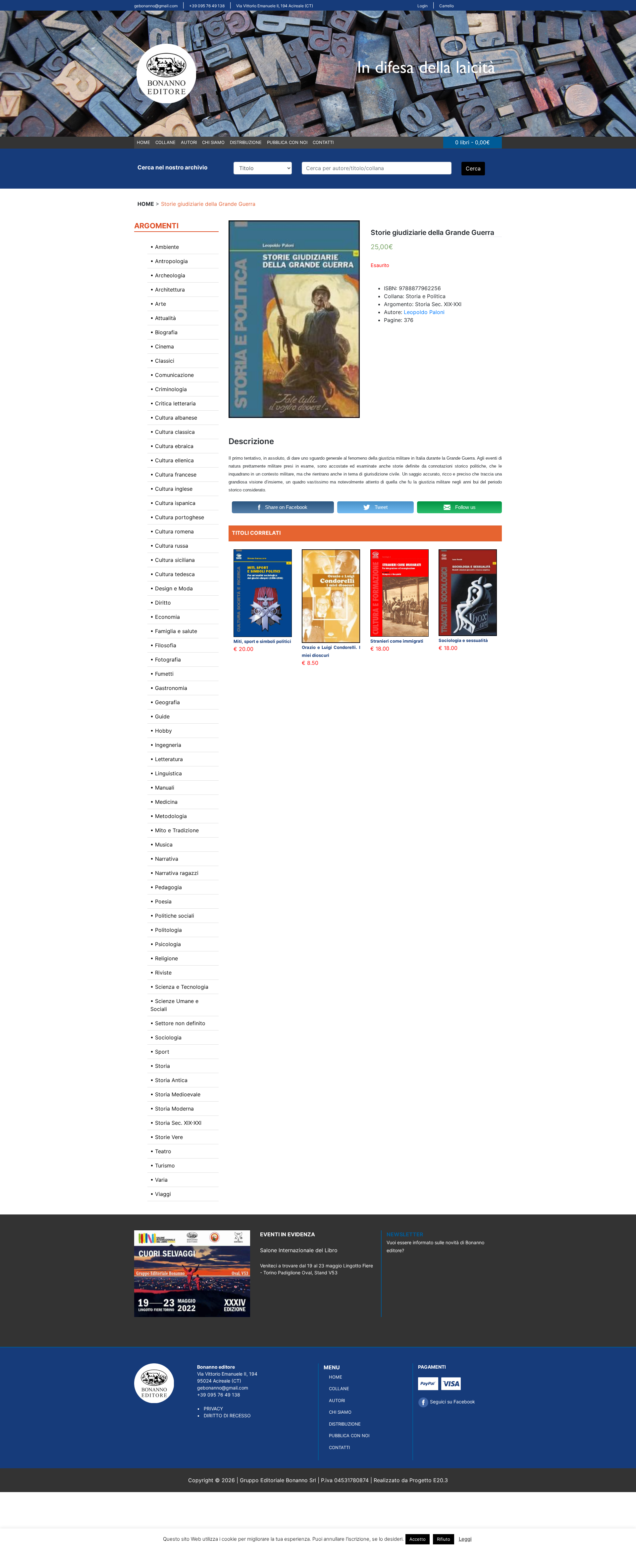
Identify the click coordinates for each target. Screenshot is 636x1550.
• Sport (159, 1051)
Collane (165, 142)
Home (143, 142)
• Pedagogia (166, 887)
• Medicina (164, 801)
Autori (189, 142)
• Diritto (160, 602)
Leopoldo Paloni (424, 312)
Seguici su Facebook (452, 1401)
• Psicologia (165, 944)
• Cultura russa (169, 545)
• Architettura (167, 289)
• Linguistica (166, 773)
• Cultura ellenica (172, 460)
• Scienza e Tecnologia (179, 986)
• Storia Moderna (172, 1108)
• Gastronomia (168, 688)
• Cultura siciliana (172, 560)
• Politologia (166, 930)
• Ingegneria (165, 745)
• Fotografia (165, 659)
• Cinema (162, 346)
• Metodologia (168, 816)
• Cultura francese (173, 474)
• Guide (160, 716)
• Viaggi (160, 1194)
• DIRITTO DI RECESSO (224, 1415)
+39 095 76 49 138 (207, 5)
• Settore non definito (177, 1023)
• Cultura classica (172, 432)
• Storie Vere (166, 1137)
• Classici (162, 360)
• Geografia (165, 702)
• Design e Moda (171, 588)
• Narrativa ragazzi (174, 873)
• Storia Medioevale (175, 1094)
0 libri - (472, 142)
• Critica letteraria (173, 403)
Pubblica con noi (287, 142)
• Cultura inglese (171, 488)
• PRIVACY (210, 1408)
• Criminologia (168, 389)
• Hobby (161, 730)
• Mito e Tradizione (174, 830)
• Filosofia (163, 645)
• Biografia (164, 332)
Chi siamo (213, 142)
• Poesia (161, 901)
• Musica (161, 844)
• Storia (160, 1066)
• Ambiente (164, 247)
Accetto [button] (417, 1539)
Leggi (465, 1539)
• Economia (165, 617)
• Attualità (163, 318)
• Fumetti (162, 673)
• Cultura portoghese (177, 517)
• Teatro (160, 1151)
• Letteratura (166, 759)
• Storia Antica (168, 1080)
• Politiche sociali (172, 915)
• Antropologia (169, 261)
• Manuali (162, 787)
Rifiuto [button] (443, 1539)
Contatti (323, 142)
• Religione (164, 958)
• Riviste (161, 972)
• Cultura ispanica (172, 503)
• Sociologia (166, 1037)
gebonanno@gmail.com (156, 5)
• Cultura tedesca (172, 574)
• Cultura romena (172, 531)
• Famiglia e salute (173, 631)
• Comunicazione (172, 375)
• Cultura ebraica (171, 446)
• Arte (158, 303)
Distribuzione (246, 142)
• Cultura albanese (173, 417)
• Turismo (162, 1165)
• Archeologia (167, 275)
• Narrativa (164, 858)
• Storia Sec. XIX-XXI (175, 1122)
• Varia (159, 1179)
